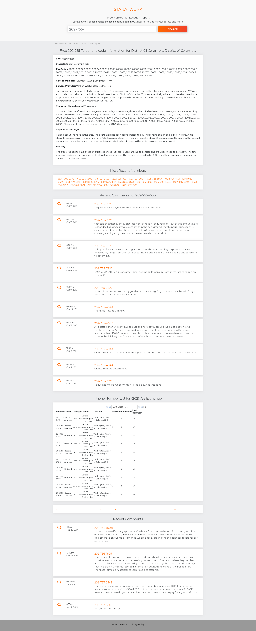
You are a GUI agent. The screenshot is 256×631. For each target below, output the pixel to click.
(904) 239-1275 (91, 182)
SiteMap (124, 624)
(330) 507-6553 (126, 182)
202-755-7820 (103, 204)
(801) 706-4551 (172, 179)
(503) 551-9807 (137, 179)
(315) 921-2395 (102, 179)
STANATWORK (128, 9)
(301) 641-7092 (111, 185)
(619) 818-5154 (94, 185)
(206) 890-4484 (162, 182)
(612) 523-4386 (84, 179)
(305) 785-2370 (66, 179)
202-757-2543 (103, 582)
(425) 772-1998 (129, 185)
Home (58, 43)
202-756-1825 (103, 553)
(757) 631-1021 (77, 185)
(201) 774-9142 (73, 182)
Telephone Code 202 (71, 43)
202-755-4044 (103, 307)
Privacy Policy (137, 624)
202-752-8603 (103, 605)
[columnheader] (60, 411)
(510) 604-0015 (144, 182)
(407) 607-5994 (181, 182)
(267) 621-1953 (119, 179)
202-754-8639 (103, 527)
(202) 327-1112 (108, 182)
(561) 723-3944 (154, 179)
